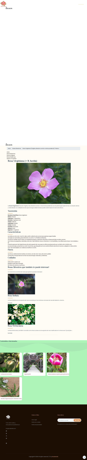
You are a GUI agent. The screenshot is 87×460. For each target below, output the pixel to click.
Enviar (77, 420)
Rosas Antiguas (11, 155)
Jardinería (57, 3)
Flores (35, 3)
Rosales (32, 1)
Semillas (48, 1)
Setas (54, 1)
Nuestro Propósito (11, 158)
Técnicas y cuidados (40, 5)
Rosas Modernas (11, 157)
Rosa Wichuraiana (15, 326)
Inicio (25, 1)
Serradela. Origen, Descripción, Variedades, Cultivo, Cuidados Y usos (15, 398)
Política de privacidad (37, 424)
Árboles (42, 3)
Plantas (49, 3)
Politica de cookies (36, 422)
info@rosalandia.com (11, 428)
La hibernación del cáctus (6, 374)
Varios (50, 5)
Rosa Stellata (13, 295)
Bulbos (29, 3)
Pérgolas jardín (27, 374)
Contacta (81, 3)
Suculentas (40, 1)
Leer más (10, 303)
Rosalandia (55, 456)
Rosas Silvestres (11, 153)
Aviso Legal (34, 419)
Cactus (61, 1)
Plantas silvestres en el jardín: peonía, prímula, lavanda (59, 374)
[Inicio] (3, 3)
